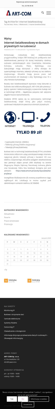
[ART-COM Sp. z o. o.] (22, 13)
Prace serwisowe (11, 220)
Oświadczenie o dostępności (15, 331)
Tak (11, 399)
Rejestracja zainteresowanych (26, 2)
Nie (23, 399)
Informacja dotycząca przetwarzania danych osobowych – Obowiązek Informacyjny (26, 336)
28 (34, 260)
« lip (5, 269)
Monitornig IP (9, 310)
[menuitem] (27, 2)
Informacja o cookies (39, 399)
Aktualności (21, 50)
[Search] (41, 13)
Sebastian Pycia (34, 50)
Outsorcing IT (9, 327)
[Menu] (47, 13)
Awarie (7, 217)
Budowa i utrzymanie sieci (14, 314)
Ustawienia (28, 404)
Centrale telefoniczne (12, 318)
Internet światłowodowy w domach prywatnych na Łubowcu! (26, 44)
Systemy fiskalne (10, 323)
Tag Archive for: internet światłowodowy (23, 21)
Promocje (8, 224)
